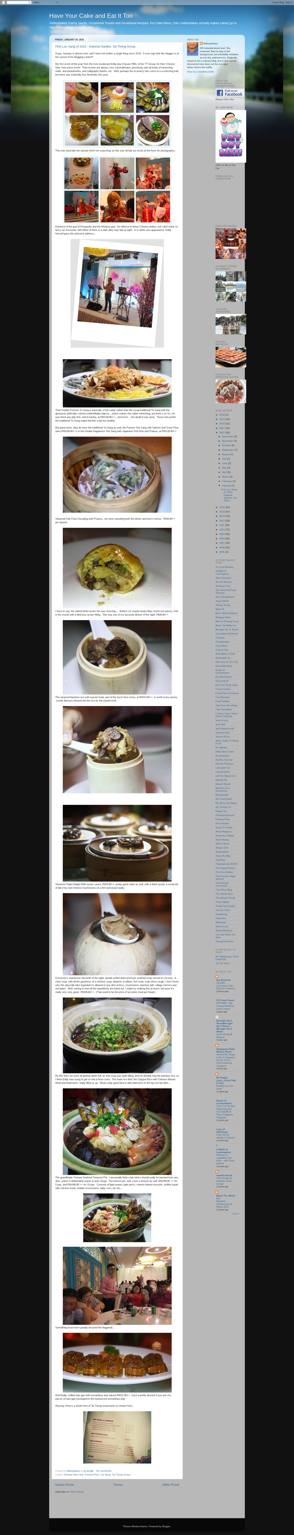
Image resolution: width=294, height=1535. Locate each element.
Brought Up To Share (227, 629)
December (228, 436)
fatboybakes (210, 43)
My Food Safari (224, 799)
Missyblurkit (222, 795)
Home (118, 1484)
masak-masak (224, 1175)
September (228, 450)
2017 (222, 428)
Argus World (222, 601)
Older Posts (170, 1484)
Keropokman (222, 755)
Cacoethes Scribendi (227, 633)
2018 (222, 423)
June (225, 463)
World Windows (224, 930)
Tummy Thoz (223, 910)
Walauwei (221, 922)
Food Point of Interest (227, 693)
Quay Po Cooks (224, 827)
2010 (222, 529)
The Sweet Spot (224, 894)
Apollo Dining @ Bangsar (224, 1035)
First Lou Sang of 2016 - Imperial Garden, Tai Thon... (229, 495)
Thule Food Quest (225, 906)
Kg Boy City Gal (224, 760)
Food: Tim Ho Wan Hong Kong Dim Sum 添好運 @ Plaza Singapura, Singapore (225, 1112)
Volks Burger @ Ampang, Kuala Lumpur (224, 1181)
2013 (222, 516)
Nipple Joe (221, 811)
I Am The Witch (224, 709)
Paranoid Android (225, 815)
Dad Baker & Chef (225, 654)
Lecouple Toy (223, 767)
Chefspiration (223, 642)
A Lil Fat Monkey (224, 567)
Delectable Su (223, 658)
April (224, 472)
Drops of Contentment (223, 671)
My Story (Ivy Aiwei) (226, 803)
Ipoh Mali (220, 724)
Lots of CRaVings (222, 1130)
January (226, 485)
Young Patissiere (225, 941)
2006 (222, 547)
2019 (222, 419)
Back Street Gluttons (227, 613)
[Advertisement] (75, 1504)
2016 (222, 432)
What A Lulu (222, 926)
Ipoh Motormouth (225, 728)
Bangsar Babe (223, 617)
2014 (222, 511)
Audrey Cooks (223, 605)
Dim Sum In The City (227, 662)
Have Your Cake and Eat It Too (91, 15)
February (227, 481)
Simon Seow (222, 843)
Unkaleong (221, 914)
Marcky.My (221, 780)
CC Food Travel (225, 1000)
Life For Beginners (225, 776)
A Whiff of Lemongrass (223, 1151)
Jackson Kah (222, 732)
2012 (222, 520)
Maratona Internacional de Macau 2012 (224, 1204)
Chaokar (220, 637)
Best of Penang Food (227, 621)
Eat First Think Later (227, 685)
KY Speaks (221, 747)
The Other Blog (224, 890)
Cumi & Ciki (222, 650)
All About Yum (223, 586)
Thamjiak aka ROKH (227, 864)
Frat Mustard (223, 697)
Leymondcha (223, 772)
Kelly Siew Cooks (225, 751)
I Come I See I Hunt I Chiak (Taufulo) (227, 715)
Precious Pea (223, 819)
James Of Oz (223, 736)
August (226, 454)
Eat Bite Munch (224, 677)
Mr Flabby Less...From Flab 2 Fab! (226, 1080)
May (224, 468)
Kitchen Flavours (225, 763)
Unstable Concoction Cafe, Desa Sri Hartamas (225, 986)
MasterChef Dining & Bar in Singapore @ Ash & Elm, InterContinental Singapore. (225, 1060)
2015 (222, 507)
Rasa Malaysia (223, 831)
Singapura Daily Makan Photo (225, 1050)
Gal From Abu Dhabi (227, 705)
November (228, 441)
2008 (222, 538)
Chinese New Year (74, 1474)
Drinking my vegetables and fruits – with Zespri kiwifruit (225, 1159)
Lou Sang (105, 1474)
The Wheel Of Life (225, 898)
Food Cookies (223, 689)
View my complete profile (200, 71)
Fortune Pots (92, 1474)
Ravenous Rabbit (225, 835)
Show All (235, 1214)
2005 (222, 552)
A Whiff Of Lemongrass (222, 572)
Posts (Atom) (77, 1492)
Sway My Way (223, 856)
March (226, 477)
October (226, 445)
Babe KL (220, 609)
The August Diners (225, 868)
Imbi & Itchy (222, 720)
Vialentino (221, 918)
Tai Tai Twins (223, 963)
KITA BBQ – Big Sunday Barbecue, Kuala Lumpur (225, 1006)
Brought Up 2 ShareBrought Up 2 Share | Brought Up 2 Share (224, 1026)
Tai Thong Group (121, 1474)
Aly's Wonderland (225, 597)
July (224, 459)
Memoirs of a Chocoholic (223, 789)
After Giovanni (223, 578)
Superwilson (222, 852)
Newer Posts (64, 1484)
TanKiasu (221, 860)
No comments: (104, 1471)
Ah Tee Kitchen (224, 582)
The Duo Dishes (224, 872)
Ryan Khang (222, 839)
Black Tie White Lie (226, 625)
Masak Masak (223, 784)
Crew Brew (221, 646)
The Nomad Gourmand (222, 884)
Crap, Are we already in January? (226, 1136)
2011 (222, 525)
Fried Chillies (223, 701)
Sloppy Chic (222, 847)
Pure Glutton (222, 823)
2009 (222, 534)
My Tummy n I (223, 807)
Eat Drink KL (222, 681)
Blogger (166, 1526)
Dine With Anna (224, 666)
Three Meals (222, 902)
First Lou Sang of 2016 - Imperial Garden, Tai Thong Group (95, 46)
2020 (222, 415)
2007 (222, 543)
